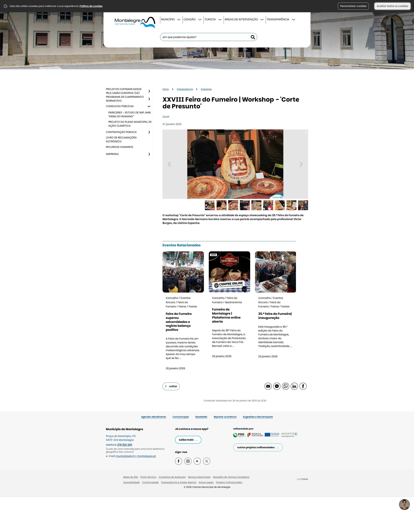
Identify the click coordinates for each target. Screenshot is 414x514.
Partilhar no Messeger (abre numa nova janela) (276, 386)
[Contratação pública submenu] (149, 132)
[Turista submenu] (220, 20)
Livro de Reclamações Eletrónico (121, 139)
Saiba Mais (186, 440)
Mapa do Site (130, 477)
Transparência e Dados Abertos (178, 482)
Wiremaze (302, 479)
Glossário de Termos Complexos (231, 477)
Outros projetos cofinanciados (256, 447)
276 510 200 (124, 445)
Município (168, 19)
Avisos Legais (206, 482)
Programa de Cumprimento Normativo (125, 99)
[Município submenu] (179, 20)
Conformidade (150, 482)
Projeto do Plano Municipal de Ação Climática (130, 124)
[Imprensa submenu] (149, 154)
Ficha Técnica (148, 477)
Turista (210, 19)
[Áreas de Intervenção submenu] (262, 20)
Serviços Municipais (199, 477)
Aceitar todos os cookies (392, 6)
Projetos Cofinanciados (229, 482)
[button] (210, 205)
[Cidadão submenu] (200, 20)
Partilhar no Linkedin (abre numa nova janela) (294, 386)
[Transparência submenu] (293, 20)
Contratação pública (121, 132)
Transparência (278, 19)
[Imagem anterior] (169, 164)
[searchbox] (208, 37)
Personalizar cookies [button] (353, 6)
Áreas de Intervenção (241, 19)
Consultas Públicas (120, 106)
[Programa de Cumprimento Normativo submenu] (149, 99)
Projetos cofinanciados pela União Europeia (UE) (124, 91)
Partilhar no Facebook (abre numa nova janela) (302, 386)
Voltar (173, 386)
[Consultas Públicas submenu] (149, 106)
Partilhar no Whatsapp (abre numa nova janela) (285, 386)
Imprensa (112, 154)
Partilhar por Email (268, 386)
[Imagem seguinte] (301, 164)
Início (166, 89)
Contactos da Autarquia (172, 477)
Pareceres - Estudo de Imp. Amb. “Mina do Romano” (129, 114)
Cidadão (190, 19)
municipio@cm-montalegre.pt (136, 456)
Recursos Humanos (119, 147)
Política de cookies (91, 6)
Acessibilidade (131, 482)
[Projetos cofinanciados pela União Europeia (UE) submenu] (149, 91)
